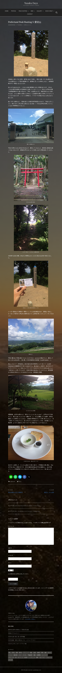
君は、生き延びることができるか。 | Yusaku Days (27, 511)
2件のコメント (28, 25)
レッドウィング (32, 657)
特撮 (31, 652)
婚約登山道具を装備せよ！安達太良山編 (18, 629)
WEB (32, 11)
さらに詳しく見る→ (30, 619)
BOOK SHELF (49, 11)
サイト (10, 562)
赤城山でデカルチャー (14, 633)
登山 (20, 481)
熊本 (37, 657)
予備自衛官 (30, 655)
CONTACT (30, 14)
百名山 (13, 652)
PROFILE (13, 11)
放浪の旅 (12, 481)
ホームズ (10, 659)
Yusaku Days (31, 3)
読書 (45, 652)
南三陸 (26, 657)
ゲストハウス (11, 657)
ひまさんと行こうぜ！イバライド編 (17, 643)
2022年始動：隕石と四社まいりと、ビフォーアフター (22, 640)
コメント (11, 526)
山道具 (34, 652)
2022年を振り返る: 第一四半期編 (16, 636)
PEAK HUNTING (23, 11)
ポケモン (49, 652)
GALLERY (39, 11)
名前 (10, 548)
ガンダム (24, 655)
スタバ (20, 655)
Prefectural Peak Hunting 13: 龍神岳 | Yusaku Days (27, 505)
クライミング (26, 652)
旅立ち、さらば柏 (49, 492)
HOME (6, 11)
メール (10, 555)
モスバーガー (42, 657)
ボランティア (20, 657)
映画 (42, 652)
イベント (10, 655)
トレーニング (44, 655)
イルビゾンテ (49, 657)
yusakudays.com (37, 670)
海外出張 (15, 655)
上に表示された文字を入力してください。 (19, 574)
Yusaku (19, 25)
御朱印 (38, 652)
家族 (34, 655)
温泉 (17, 652)
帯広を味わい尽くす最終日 (15, 492)
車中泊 (20, 652)
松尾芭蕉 (38, 655)
